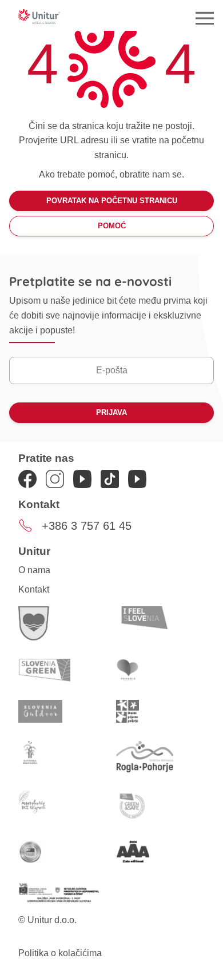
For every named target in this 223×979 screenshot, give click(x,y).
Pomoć (112, 225)
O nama (34, 570)
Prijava (111, 412)
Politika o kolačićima (60, 953)
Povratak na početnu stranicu (111, 200)
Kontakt (33, 589)
